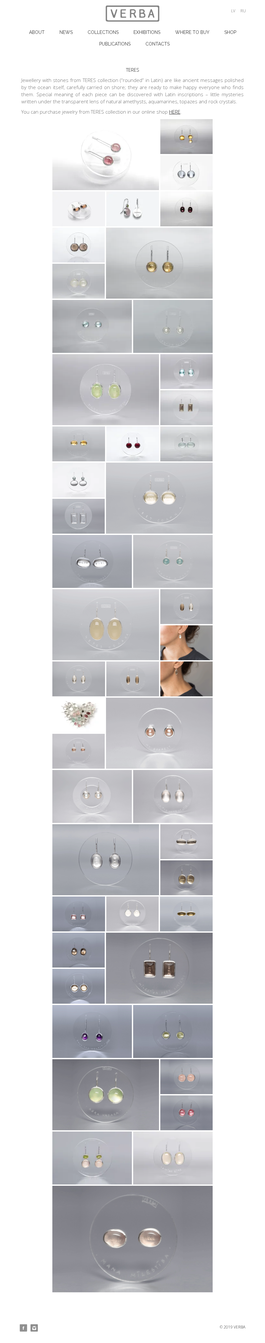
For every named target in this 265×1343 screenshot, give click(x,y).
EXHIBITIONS (146, 32)
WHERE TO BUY (192, 32)
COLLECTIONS (103, 32)
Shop (230, 32)
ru (243, 11)
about (37, 32)
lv (233, 11)
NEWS (66, 32)
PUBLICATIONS (115, 43)
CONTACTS (157, 43)
